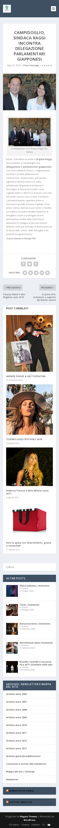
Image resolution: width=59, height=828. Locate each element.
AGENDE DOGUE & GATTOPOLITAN (26, 376)
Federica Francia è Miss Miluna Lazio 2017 (27, 492)
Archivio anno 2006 (16, 694)
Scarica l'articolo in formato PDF (21, 238)
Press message (31, 65)
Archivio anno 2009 (16, 717)
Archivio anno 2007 (16, 701)
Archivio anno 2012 (16, 740)
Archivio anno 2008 (16, 709)
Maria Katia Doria (21, 790)
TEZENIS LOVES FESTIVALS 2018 (24, 439)
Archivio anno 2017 (16, 748)
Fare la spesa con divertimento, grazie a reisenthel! (28, 544)
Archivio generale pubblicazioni (23, 756)
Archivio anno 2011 (16, 732)
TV (43, 824)
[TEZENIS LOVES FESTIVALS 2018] (29, 409)
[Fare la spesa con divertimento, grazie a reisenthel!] (29, 520)
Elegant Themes (28, 816)
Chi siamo (14, 824)
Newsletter (12, 779)
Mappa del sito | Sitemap (20, 771)
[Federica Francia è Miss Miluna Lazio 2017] (29, 466)
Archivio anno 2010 (16, 725)
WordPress (29, 820)
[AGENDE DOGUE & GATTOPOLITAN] (29, 343)
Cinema (25, 824)
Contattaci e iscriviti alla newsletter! (26, 763)
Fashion (35, 824)
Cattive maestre (20, 802)
